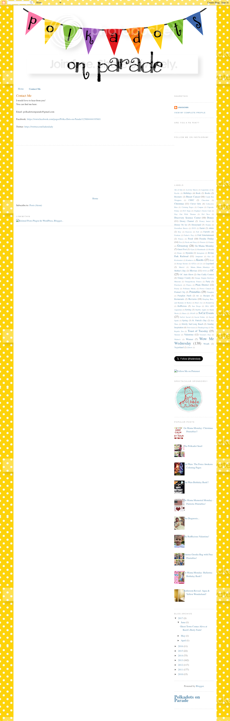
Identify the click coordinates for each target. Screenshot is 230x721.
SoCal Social (185, 317)
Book (198, 193)
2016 (181, 646)
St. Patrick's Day (199, 320)
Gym (192, 249)
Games (211, 242)
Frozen (202, 242)
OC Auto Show (186, 274)
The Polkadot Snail (193, 446)
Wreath (206, 343)
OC (212, 270)
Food (190, 238)
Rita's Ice (199, 302)
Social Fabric (199, 317)
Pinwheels (178, 285)
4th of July (178, 190)
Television (191, 327)
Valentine (189, 334)
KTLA (194, 263)
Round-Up (210, 302)
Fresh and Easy (191, 242)
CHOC (191, 200)
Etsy (179, 232)
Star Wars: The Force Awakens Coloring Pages (198, 465)
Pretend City (179, 292)
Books (207, 193)
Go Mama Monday (204, 245)
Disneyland (196, 224)
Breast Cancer (193, 196)
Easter (202, 228)
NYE (205, 270)
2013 (181, 660)
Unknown (183, 107)
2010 (181, 674)
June (183, 622)
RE (197, 295)
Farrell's (206, 231)
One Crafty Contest (205, 274)
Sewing (188, 309)
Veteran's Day (205, 334)
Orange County (184, 277)
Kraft (212, 260)
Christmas (179, 203)
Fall (197, 232)
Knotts (200, 260)
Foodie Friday (206, 238)
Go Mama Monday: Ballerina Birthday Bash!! (198, 574)
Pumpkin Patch (184, 295)
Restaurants (179, 299)
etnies (211, 228)
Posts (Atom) (35, 205)
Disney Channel (187, 221)
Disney (210, 217)
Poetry (176, 288)
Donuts (208, 225)
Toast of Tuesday (198, 331)
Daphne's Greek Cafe (202, 211)
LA (201, 263)
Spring (185, 320)
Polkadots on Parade (187, 698)
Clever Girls (195, 203)
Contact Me (35, 88)
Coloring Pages (188, 207)
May (183, 635)
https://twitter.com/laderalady (38, 126)
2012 (181, 664)
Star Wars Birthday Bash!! (196, 482)
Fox (180, 242)
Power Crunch (205, 288)
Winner (189, 339)
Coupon (200, 207)
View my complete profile (190, 113)
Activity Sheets (192, 190)
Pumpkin (210, 292)
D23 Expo (187, 211)
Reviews (192, 299)
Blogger (200, 686)
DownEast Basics (181, 228)
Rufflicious (182, 306)
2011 (181, 669)
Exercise (188, 232)
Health (211, 249)
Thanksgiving (203, 327)
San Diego (196, 306)
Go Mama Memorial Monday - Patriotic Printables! (198, 502)
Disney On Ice (180, 224)
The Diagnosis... (191, 518)
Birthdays (187, 193)
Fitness (180, 239)
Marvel (181, 267)
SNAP (192, 313)
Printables (195, 292)
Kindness (189, 260)
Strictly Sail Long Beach (192, 324)
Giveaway (182, 245)
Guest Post (182, 249)
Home (21, 88)
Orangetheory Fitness (193, 281)
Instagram (200, 253)
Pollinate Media (189, 288)
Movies (193, 270)
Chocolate (205, 200)
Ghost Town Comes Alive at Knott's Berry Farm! (193, 628)
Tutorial (177, 334)
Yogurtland (179, 347)
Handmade (201, 249)
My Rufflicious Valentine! (196, 536)
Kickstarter (178, 260)
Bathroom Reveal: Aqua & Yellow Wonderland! (197, 592)
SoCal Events (206, 313)
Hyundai (189, 253)
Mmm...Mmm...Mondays (200, 267)
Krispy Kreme (182, 263)
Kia (209, 256)
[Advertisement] (43, 171)
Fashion (177, 235)
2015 (181, 650)
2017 (181, 618)
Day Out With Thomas (185, 214)
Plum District (202, 284)
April (184, 640)
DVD (194, 228)
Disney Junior (205, 221)
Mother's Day (180, 270)
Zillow (189, 347)
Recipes (206, 295)
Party (208, 281)
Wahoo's (177, 339)
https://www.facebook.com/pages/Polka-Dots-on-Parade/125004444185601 (64, 119)
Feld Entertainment (205, 235)
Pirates (189, 285)
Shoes (184, 313)
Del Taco (206, 214)
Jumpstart (199, 256)
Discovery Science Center (187, 217)
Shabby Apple (200, 309)
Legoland (210, 263)
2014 (181, 655)
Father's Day (189, 235)
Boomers (178, 196)
